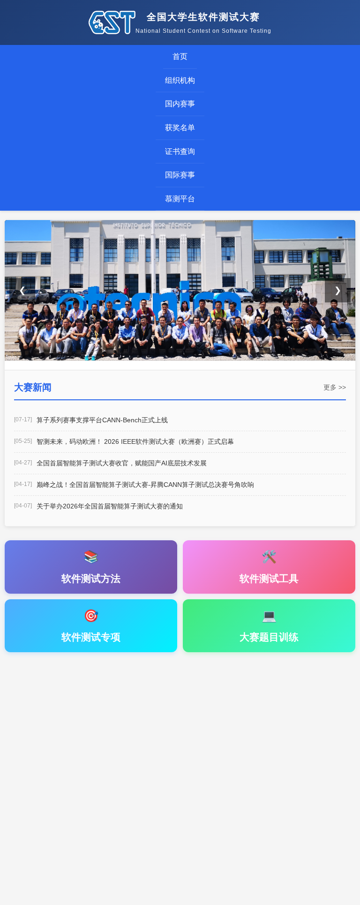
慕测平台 (180, 199)
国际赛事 (180, 175)
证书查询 (180, 151)
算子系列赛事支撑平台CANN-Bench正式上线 (102, 420)
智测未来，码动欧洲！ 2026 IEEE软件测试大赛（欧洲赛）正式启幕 (135, 441)
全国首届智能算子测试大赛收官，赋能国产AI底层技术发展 (122, 463)
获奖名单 (180, 128)
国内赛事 (180, 104)
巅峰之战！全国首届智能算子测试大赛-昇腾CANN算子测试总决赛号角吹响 (145, 484)
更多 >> (334, 387)
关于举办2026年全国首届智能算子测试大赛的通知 (110, 506)
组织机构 (180, 80)
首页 (180, 56)
